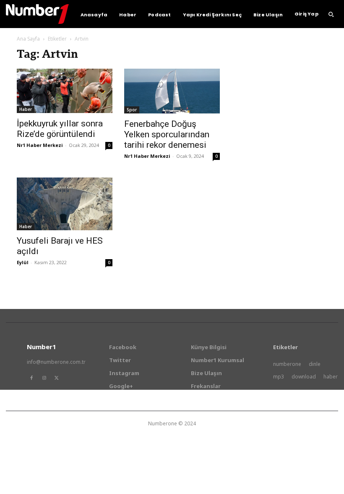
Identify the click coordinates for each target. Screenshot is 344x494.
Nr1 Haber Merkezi (40, 145)
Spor (132, 110)
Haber (25, 109)
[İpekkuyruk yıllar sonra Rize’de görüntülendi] (64, 91)
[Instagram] (44, 378)
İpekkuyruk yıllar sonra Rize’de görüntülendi (60, 128)
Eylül (23, 262)
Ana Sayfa (28, 38)
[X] (56, 378)
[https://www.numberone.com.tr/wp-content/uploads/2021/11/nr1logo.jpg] (37, 14)
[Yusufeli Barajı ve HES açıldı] (64, 204)
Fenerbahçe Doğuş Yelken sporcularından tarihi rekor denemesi (166, 134)
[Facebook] (31, 378)
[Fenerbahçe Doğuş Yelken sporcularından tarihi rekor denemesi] (172, 91)
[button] (331, 14)
